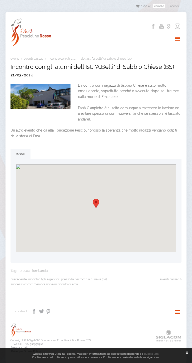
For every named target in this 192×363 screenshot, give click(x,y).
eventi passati (34, 58)
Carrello (159, 6)
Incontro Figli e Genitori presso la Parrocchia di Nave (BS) (67, 279)
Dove (20, 154)
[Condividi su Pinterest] (49, 311)
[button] (96, 203)
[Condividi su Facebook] (34, 311)
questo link (151, 353)
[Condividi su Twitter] (42, 311)
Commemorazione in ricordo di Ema (53, 284)
